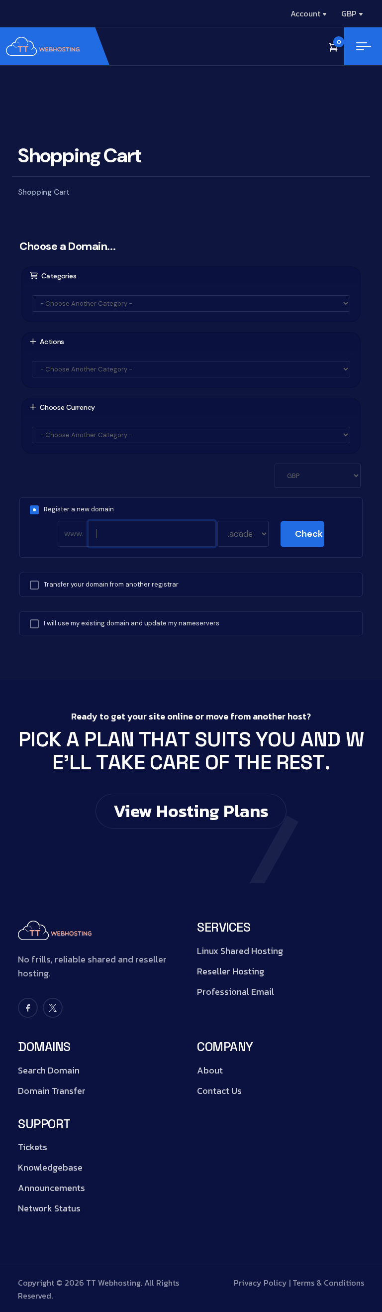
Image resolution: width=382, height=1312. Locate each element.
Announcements (51, 1188)
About (210, 1070)
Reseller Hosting (230, 971)
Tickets (32, 1147)
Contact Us (219, 1090)
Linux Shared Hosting (240, 951)
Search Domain (49, 1070)
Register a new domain (79, 509)
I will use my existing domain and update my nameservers (131, 623)
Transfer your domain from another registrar (111, 584)
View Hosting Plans (191, 811)
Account (305, 13)
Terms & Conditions (328, 1283)
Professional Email (235, 991)
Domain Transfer (52, 1090)
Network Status (49, 1208)
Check (309, 534)
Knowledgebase (50, 1167)
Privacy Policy (260, 1283)
